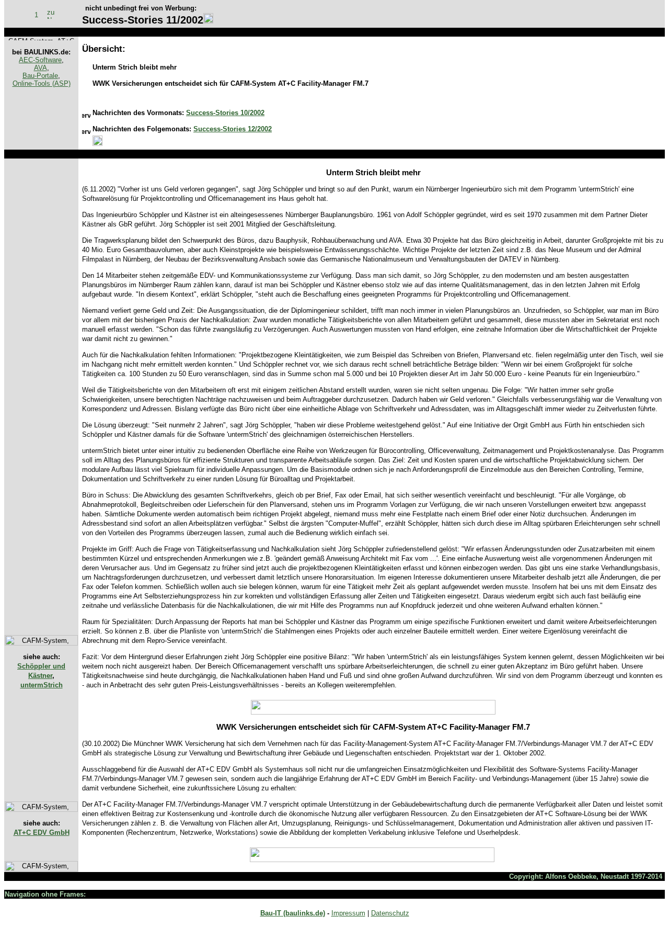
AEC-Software (40, 60)
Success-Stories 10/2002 (225, 113)
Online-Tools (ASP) (42, 83)
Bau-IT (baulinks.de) (292, 913)
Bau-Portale (40, 76)
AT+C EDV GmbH (42, 832)
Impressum (348, 913)
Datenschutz (390, 913)
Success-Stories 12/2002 (232, 129)
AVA (40, 68)
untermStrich (41, 685)
